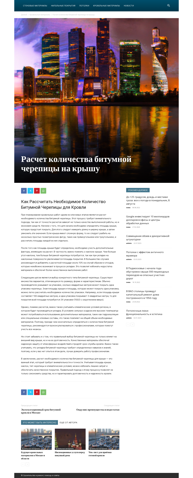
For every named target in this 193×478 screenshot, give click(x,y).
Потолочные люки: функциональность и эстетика (144, 312)
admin (129, 243)
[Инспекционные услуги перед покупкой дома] (70, 439)
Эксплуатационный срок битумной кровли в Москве (41, 411)
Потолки (84, 5)
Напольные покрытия (63, 5)
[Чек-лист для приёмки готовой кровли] (104, 439)
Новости (129, 5)
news (128, 207)
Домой (24, 14)
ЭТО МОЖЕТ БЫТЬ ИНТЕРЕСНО (39, 422)
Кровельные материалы (106, 5)
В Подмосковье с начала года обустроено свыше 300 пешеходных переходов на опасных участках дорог (147, 273)
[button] (168, 6)
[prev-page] (23, 464)
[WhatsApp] (43, 191)
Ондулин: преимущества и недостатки (97, 409)
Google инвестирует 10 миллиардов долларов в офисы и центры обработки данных (147, 220)
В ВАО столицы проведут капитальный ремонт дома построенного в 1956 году (142, 295)
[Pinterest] (37, 191)
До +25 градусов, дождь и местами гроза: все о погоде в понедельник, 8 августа (148, 200)
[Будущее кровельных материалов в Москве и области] (36, 439)
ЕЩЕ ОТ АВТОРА (68, 422)
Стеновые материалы (35, 5)
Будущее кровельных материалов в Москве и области (33, 455)
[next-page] (27, 464)
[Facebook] (24, 191)
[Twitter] (30, 191)
